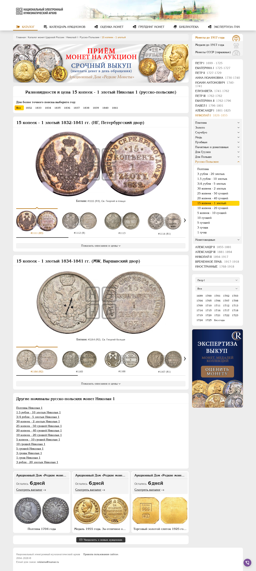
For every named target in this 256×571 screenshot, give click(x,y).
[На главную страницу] (39, 11)
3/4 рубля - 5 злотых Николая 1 (37, 417)
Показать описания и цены (99, 245)
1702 (226, 295)
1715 (208, 310)
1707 (226, 300)
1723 (235, 315)
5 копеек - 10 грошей (211, 213)
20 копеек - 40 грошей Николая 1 (39, 430)
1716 (217, 310)
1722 (226, 315)
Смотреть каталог (29, 489)
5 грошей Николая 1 (30, 448)
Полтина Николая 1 (29, 408)
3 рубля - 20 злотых (210, 174)
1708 (235, 300)
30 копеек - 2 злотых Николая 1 (38, 421)
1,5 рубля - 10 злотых (212, 178)
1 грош (202, 232)
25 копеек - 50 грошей (212, 193)
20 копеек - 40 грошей (212, 198)
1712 (226, 305)
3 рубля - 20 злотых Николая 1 (37, 462)
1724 (199, 320)
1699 (199, 295)
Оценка (111, 27)
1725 (208, 320)
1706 (217, 300)
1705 (208, 300)
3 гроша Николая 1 (29, 453)
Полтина (203, 169)
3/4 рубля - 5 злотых (211, 183)
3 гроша (202, 227)
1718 (235, 310)
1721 (217, 315)
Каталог (27, 27)
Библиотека (188, 27)
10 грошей (204, 217)
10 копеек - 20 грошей (212, 208)
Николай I (72, 37)
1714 (199, 310)
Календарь (67, 27)
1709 (199, 305)
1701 (217, 295)
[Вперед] (185, 220)
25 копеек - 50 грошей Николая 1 (39, 426)
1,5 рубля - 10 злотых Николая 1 (38, 412)
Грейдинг (151, 27)
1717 (226, 310)
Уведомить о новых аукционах (103, 539)
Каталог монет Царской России (46, 37)
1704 (199, 300)
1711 (217, 305)
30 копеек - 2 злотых (211, 188)
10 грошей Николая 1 (30, 444)
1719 (199, 315)
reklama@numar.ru (48, 562)
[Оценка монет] (217, 368)
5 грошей (203, 222)
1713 (235, 305)
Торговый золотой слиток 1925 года (160, 529)
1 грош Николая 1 (28, 457)
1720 (208, 315)
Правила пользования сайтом (100, 554)
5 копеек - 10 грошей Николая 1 (38, 439)
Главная (21, 37)
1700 (208, 295)
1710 (208, 305)
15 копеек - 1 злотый (211, 203)
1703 (235, 295)
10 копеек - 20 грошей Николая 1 (39, 435)
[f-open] (247, 562)
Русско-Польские (89, 37)
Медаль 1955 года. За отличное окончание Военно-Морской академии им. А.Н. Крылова (101, 529)
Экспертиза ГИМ (226, 27)
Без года (219, 320)
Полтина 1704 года (42, 529)
